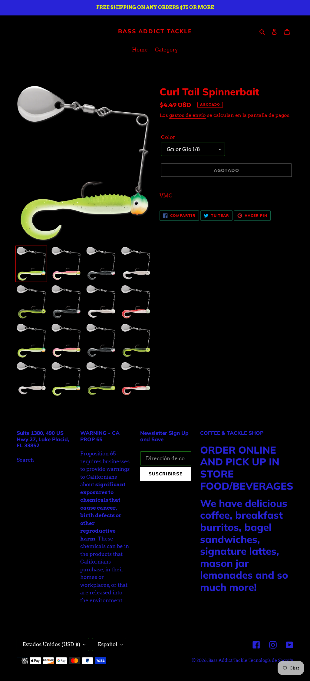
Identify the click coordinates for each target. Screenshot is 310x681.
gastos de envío (187, 115)
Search (25, 460)
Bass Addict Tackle (155, 31)
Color (168, 137)
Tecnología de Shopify (271, 660)
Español (107, 644)
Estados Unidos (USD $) (51, 644)
